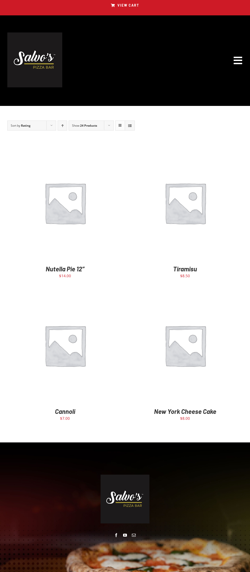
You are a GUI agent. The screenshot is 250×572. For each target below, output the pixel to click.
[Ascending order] (62, 126)
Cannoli (65, 411)
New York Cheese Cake (185, 411)
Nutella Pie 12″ (65, 269)
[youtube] (125, 535)
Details (79, 204)
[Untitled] (34, 34)
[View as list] (130, 125)
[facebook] (116, 535)
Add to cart (54, 204)
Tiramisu (185, 269)
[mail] (134, 535)
